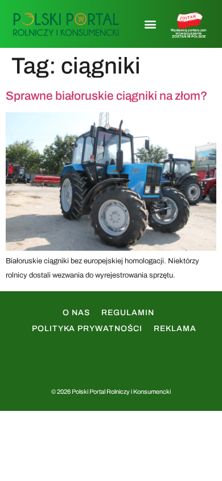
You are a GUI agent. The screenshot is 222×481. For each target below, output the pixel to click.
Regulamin (127, 312)
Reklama (175, 328)
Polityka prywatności (87, 328)
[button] (150, 24)
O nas (76, 312)
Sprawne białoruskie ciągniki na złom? (106, 95)
